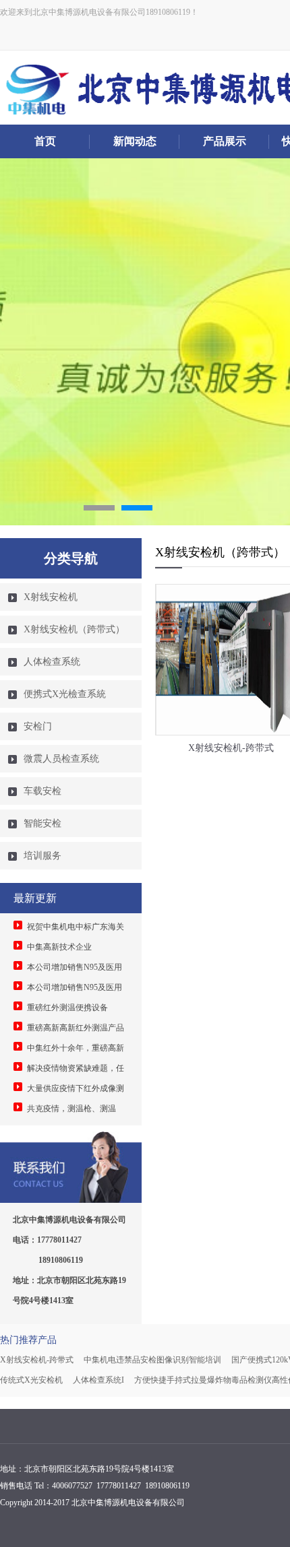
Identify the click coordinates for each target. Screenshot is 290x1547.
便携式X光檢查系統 (65, 694)
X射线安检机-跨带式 (37, 1359)
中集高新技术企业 (59, 947)
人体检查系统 (52, 662)
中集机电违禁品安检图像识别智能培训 (152, 1359)
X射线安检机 (51, 597)
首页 (45, 141)
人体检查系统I (98, 1380)
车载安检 (42, 791)
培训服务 (42, 856)
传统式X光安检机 (31, 1380)
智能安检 (42, 823)
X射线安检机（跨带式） (74, 629)
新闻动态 (134, 141)
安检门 (38, 726)
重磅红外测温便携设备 (67, 1007)
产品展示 (224, 141)
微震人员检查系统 (61, 759)
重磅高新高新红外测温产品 (75, 1027)
